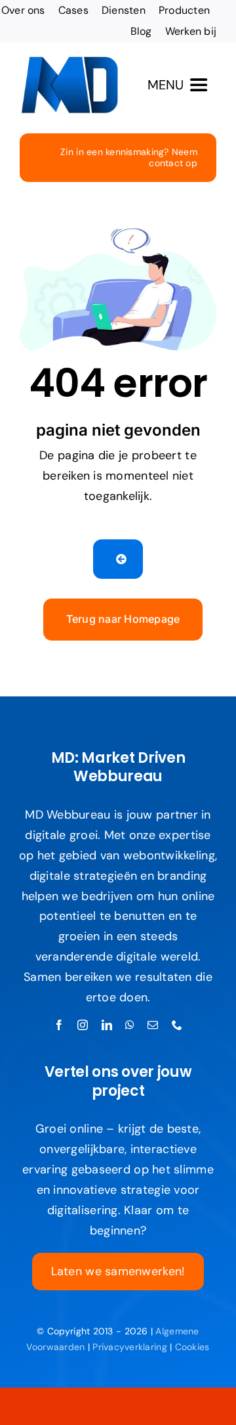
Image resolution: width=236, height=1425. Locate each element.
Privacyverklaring (129, 1347)
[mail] (153, 1025)
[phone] (177, 1025)
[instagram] (82, 1025)
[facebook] (59, 1025)
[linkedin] (107, 1025)
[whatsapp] (129, 1025)
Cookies (192, 1347)
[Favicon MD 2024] (69, 61)
